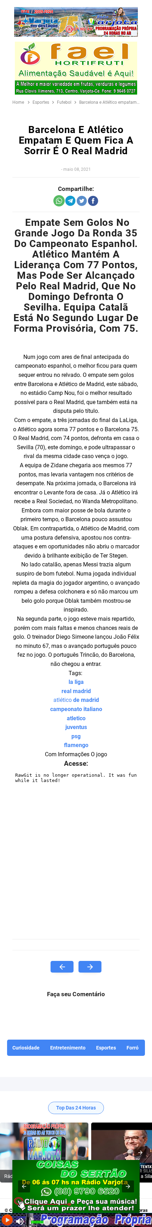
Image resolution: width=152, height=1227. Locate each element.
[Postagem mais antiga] (89, 967)
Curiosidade (26, 1048)
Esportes (106, 1048)
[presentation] (140, 1153)
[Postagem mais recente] (62, 967)
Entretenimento (68, 1048)
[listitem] (44, 1153)
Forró (133, 1048)
